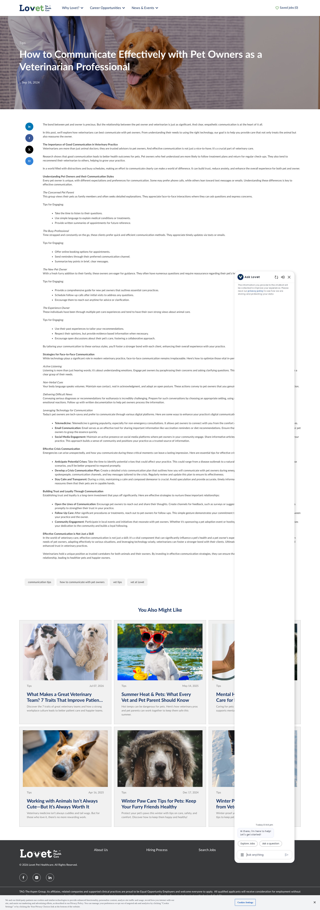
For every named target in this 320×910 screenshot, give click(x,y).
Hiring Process (157, 850)
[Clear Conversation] (276, 277)
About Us (101, 850)
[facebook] (23, 878)
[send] (287, 855)
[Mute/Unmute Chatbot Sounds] (282, 277)
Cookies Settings (245, 902)
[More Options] (242, 855)
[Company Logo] (35, 7)
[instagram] (37, 878)
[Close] (314, 902)
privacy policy (256, 291)
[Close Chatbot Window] (289, 277)
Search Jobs (207, 850)
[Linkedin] (50, 878)
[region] (264, 565)
